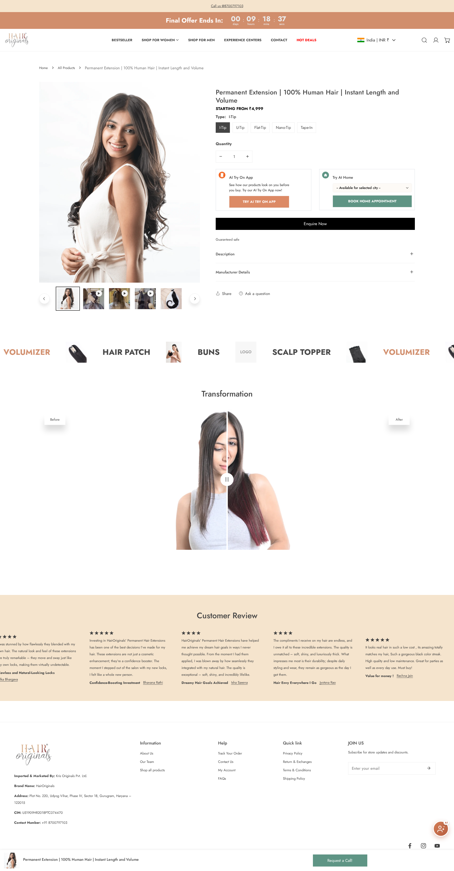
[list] (119, 182)
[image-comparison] (227, 479)
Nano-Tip (283, 127)
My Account (226, 770)
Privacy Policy (292, 753)
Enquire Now (315, 223)
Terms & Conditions (297, 770)
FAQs (222, 778)
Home (43, 67)
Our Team (147, 761)
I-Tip (222, 127)
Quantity (224, 143)
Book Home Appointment (372, 200)
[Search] (424, 40)
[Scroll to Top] (444, 843)
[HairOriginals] (17, 40)
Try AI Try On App (259, 201)
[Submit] (428, 768)
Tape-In (307, 127)
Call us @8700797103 (227, 5)
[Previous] (44, 298)
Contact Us (225, 761)
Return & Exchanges (297, 761)
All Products (66, 67)
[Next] (194, 298)
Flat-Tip (260, 127)
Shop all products (152, 770)
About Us (146, 753)
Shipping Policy (294, 778)
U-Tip (240, 127)
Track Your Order (230, 753)
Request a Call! (340, 860)
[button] (447, 40)
